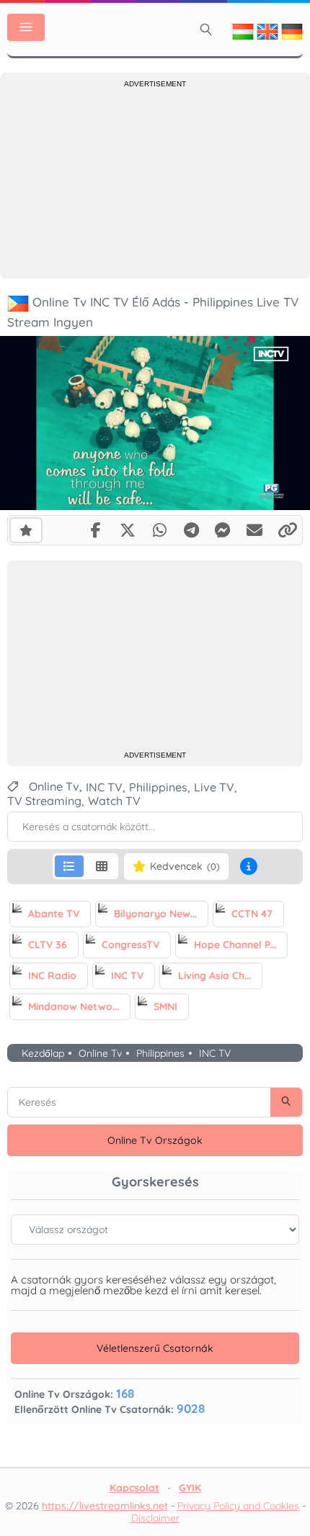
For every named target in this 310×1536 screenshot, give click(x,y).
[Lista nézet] (69, 866)
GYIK (190, 1487)
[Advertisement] (155, 181)
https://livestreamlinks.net (105, 1505)
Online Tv (100, 1053)
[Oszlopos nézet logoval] (101, 866)
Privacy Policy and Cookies (238, 1505)
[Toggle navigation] (26, 27)
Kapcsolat (134, 1487)
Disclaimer (155, 1518)
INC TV (215, 1053)
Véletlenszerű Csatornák (155, 1348)
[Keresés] (206, 29)
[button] (248, 866)
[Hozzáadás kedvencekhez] (26, 529)
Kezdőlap (43, 1053)
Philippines (160, 1053)
